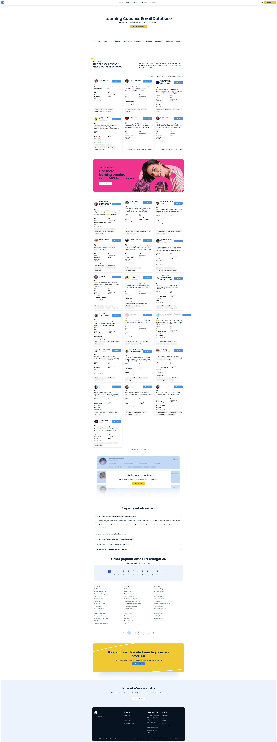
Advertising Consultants (160, 584)
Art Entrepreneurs (159, 599)
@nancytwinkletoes (102, 317)
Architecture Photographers (132, 601)
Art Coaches (127, 611)
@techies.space (163, 119)
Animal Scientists (128, 621)
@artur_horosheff (133, 119)
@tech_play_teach (102, 206)
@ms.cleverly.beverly (164, 204)
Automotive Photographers (101, 594)
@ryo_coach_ (132, 82)
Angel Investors (98, 606)
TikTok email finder (151, 732)
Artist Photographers (160, 608)
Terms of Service (109, 738)
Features (143, 2)
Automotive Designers (130, 616)
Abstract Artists (98, 586)
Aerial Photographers (130, 594)
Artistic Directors (159, 613)
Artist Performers (159, 621)
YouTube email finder (152, 730)
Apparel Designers (129, 591)
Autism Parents (158, 606)
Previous (133, 449)
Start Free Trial (105, 183)
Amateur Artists (158, 618)
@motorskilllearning (103, 120)
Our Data (164, 720)
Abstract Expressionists (130, 606)
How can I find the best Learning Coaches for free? (112, 544)
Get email (116, 81)
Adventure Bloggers (159, 589)
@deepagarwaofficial (164, 387)
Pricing (127, 2)
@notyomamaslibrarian (165, 351)
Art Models (127, 584)
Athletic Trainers (98, 599)
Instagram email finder (152, 727)
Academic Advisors (159, 596)
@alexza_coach (133, 241)
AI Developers (158, 601)
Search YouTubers (151, 725)
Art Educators (98, 589)
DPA (115, 738)
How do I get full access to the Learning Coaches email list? (115, 539)
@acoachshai (101, 422)
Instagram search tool (152, 719)
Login (261, 2)
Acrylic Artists (128, 586)
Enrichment (127, 715)
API (120, 2)
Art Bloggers (157, 586)
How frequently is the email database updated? (111, 549)
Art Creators (97, 601)
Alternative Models (99, 608)
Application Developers (130, 599)
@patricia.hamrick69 (103, 82)
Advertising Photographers (101, 616)
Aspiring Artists (158, 616)
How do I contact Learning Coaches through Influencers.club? (116, 516)
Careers (164, 723)
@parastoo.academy (134, 315)
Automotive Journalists (160, 594)
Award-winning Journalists (101, 623)
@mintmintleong (102, 387)
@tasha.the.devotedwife (165, 242)
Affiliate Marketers (99, 584)
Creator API (127, 720)
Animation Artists (129, 608)
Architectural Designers (100, 591)
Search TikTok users (151, 722)
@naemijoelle (132, 203)
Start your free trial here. (102, 527)
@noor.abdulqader (102, 351)
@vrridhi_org (163, 280)
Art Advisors (127, 589)
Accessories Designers (100, 611)
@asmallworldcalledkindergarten (166, 315)
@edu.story (101, 277)
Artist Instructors (98, 621)
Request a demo (166, 715)
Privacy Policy (101, 738)
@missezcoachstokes (134, 279)
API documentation (129, 723)
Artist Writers (158, 611)
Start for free (270, 2)
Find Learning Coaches (138, 26)
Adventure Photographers (101, 618)
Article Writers (128, 623)
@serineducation (102, 241)
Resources (153, 2)
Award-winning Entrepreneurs (132, 603)
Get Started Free (138, 698)
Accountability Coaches (130, 596)
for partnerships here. (103, 522)
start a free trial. (179, 76)
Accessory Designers (99, 613)
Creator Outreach (128, 718)
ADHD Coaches (128, 613)
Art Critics (126, 618)
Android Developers (99, 603)
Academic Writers (159, 591)
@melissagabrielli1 (133, 352)
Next (145, 449)
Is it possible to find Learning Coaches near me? (111, 534)
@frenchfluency (133, 387)
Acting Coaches (98, 596)
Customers (135, 2)
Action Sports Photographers (162, 603)
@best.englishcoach (164, 84)
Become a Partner (166, 726)
